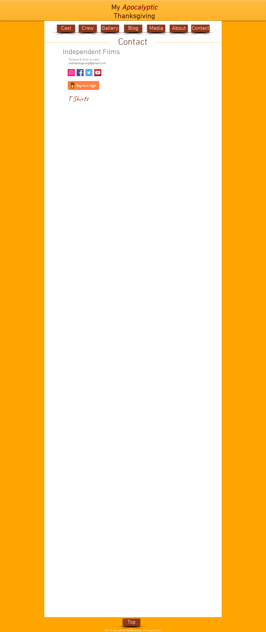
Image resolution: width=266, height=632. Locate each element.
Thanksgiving (134, 16)
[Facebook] (80, 72)
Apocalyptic (139, 7)
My (116, 7)
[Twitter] (88, 72)
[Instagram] (71, 72)
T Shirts (78, 98)
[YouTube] (97, 72)
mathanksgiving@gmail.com (87, 63)
